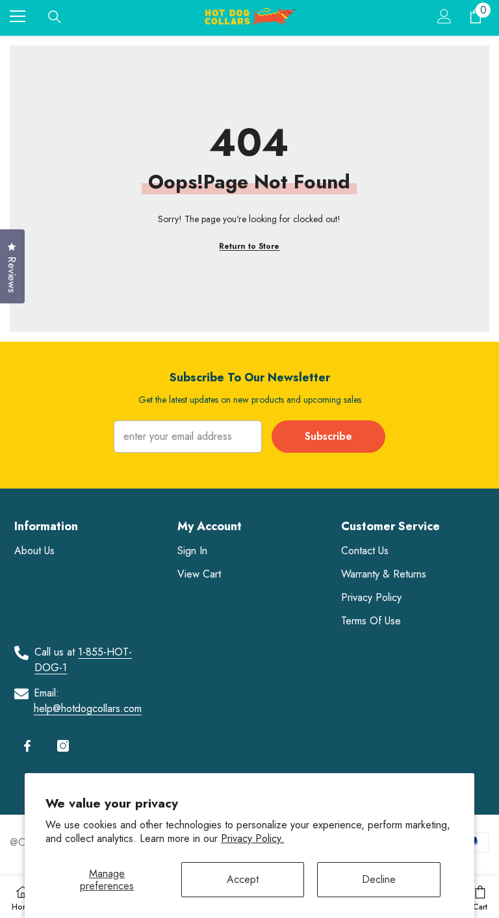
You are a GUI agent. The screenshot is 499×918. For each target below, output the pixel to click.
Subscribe (328, 436)
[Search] (54, 17)
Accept (243, 879)
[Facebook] (27, 746)
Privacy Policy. (252, 838)
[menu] (17, 16)
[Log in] (444, 16)
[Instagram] (63, 746)
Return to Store (249, 246)
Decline (379, 879)
